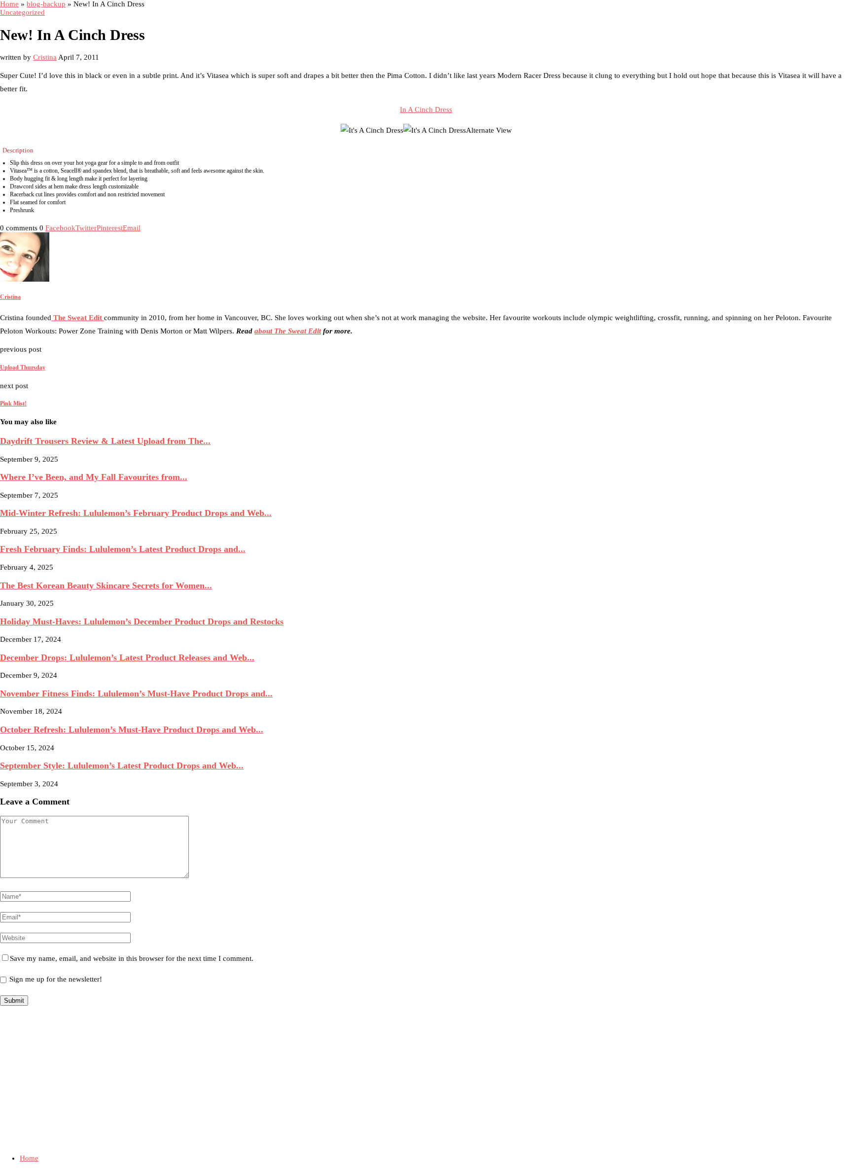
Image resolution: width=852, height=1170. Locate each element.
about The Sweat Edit (287, 331)
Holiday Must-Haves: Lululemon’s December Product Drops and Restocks (142, 621)
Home (9, 4)
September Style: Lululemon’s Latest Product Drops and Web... (122, 765)
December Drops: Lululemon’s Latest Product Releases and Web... (127, 657)
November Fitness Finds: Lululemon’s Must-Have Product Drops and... (136, 693)
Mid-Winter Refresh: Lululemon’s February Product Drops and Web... (136, 513)
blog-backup (46, 4)
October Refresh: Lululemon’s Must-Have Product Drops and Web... (131, 729)
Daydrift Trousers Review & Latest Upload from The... (105, 441)
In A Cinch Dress (426, 109)
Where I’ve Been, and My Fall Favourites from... (93, 477)
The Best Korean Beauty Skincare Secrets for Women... (106, 585)
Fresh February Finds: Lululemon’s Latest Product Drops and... (123, 549)
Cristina (45, 57)
